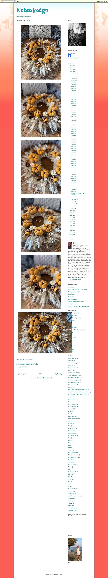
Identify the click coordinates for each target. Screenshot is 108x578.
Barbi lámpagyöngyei (73, 313)
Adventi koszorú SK (73, 358)
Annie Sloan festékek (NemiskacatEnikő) (78, 289)
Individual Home (72, 433)
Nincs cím (73, 82)
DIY (69, 401)
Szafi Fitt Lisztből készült (74, 496)
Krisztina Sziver (71, 53)
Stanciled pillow (72, 488)
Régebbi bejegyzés (59, 374)
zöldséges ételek (72, 510)
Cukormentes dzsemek (74, 375)
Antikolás (70, 365)
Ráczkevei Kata (72, 337)
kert (69, 438)
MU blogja (70, 332)
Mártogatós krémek (73, 452)
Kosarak (70, 442)
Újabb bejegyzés (22, 374)
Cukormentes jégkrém (73, 380)
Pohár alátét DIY (72, 471)
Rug (69, 481)
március (73, 203)
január (73, 208)
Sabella (70, 339)
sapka (69, 486)
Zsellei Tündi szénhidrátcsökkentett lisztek (78, 306)
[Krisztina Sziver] (69, 56)
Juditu (69, 322)
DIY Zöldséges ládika (73, 406)
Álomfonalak (71, 287)
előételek (70, 411)
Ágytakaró (70, 360)
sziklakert (70, 498)
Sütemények (71, 493)
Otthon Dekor (71, 462)
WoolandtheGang (72, 508)
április (73, 201)
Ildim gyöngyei (71, 320)
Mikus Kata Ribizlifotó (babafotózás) (77, 330)
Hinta (69, 425)
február (73, 206)
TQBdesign (71, 346)
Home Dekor (71, 428)
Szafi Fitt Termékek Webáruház (76, 301)
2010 (71, 234)
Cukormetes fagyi (72, 384)
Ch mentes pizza (72, 368)
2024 (71, 69)
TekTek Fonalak (72, 304)
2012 (71, 230)
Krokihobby (71, 296)
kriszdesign (32, 10)
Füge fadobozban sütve (74, 418)
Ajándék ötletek (72, 363)
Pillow (69, 469)
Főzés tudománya (72, 416)
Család (70, 387)
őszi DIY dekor (72, 464)
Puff (69, 476)
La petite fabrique (72, 327)
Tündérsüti (70, 351)
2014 (71, 225)
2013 (71, 228)
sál (69, 484)
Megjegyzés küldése (24, 367)
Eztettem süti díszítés (73, 292)
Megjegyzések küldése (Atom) (44, 377)
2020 (71, 215)
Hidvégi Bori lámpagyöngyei (75, 317)
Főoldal (40, 374)
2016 (71, 223)
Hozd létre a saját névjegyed (74, 58)
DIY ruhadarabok (72, 404)
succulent (70, 491)
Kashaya (70, 325)
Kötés (69, 445)
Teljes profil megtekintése (74, 279)
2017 (71, 221)
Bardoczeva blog (72, 315)
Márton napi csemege (73, 454)
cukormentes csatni (73, 372)
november (74, 76)
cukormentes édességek (74, 377)
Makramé (70, 450)
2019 (71, 217)
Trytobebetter (71, 349)
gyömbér (70, 423)
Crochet (70, 370)
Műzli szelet (71, 459)
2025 (71, 67)
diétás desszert (72, 399)
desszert (70, 397)
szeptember (74, 80)
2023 (71, 72)
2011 (71, 232)
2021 (71, 213)
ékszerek (70, 409)
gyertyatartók (71, 421)
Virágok (70, 505)
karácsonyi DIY (72, 435)
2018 (71, 219)
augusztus (74, 199)
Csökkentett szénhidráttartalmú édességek (78, 389)
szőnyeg (70, 500)
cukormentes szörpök (73, 382)
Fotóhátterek (71, 294)
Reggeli (70, 479)
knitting (70, 440)
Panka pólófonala (72, 299)
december (74, 73)
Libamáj (70, 447)
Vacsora (70, 503)
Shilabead (70, 342)
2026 (71, 65)
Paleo (69, 467)
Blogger (60, 574)
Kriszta (76, 243)
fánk (69, 413)
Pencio (70, 334)
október (73, 78)
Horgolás (70, 430)
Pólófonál (70, 474)
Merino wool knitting (73, 457)
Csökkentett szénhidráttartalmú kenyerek (78, 392)
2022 (71, 211)
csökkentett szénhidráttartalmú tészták (77, 394)
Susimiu (70, 344)
